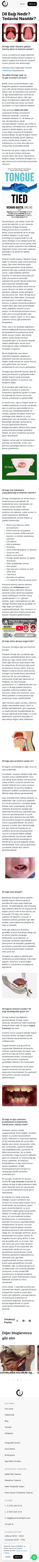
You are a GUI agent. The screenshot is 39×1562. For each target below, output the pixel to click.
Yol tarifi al (9, 1524)
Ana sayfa (9, 1409)
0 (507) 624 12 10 (14, 1512)
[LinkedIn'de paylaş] (23, 1321)
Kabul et (18, 1557)
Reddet (8, 1557)
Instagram (9, 1433)
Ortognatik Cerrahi (12, 1443)
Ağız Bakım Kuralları (13, 1461)
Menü (31, 4)
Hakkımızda (9, 1415)
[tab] (9, 1380)
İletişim (22, 4)
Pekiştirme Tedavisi (13, 1480)
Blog (6, 1421)
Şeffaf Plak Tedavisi (13, 1474)
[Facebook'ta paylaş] (29, 1321)
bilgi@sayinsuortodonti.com (18, 1518)
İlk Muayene (10, 1455)
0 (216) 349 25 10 (14, 1506)
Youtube (8, 1427)
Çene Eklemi (10, 1449)
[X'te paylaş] (17, 1321)
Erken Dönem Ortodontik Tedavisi (19, 1493)
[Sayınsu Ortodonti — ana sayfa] (5, 4)
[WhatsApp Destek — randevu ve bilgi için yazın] (34, 1557)
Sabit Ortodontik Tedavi (14, 1487)
